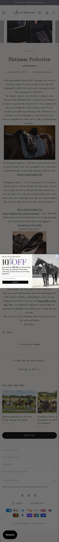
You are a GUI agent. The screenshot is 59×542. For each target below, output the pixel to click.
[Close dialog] (56, 256)
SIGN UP (15, 282)
